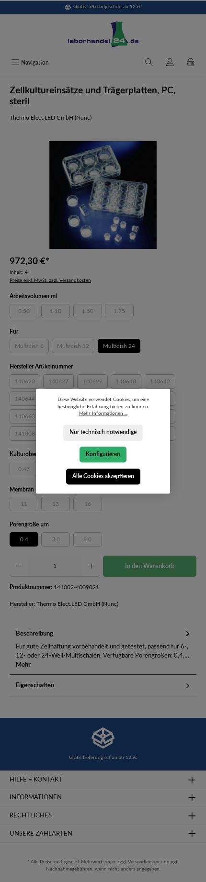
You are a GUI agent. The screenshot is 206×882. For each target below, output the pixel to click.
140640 (128, 383)
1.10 (60, 312)
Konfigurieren (103, 454)
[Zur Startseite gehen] (103, 34)
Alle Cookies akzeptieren (103, 476)
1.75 (124, 312)
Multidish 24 (119, 346)
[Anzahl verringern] (18, 566)
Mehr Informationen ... (103, 413)
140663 (27, 417)
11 (29, 505)
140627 (61, 383)
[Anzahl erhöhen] (91, 566)
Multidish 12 (75, 347)
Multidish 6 (32, 347)
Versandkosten (144, 862)
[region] (103, 195)
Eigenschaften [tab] (35, 685)
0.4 (24, 539)
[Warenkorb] (190, 63)
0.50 (28, 312)
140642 (162, 383)
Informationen (36, 797)
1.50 (92, 312)
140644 (27, 400)
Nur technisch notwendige (103, 432)
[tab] (103, 649)
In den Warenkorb (149, 566)
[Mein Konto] (170, 63)
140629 (95, 383)
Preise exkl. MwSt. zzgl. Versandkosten (50, 280)
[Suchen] (149, 63)
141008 (27, 435)
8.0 (92, 540)
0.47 (28, 470)
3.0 (61, 540)
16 (93, 505)
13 (61, 505)
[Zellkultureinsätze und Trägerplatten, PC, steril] (103, 195)
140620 (27, 383)
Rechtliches (31, 815)
